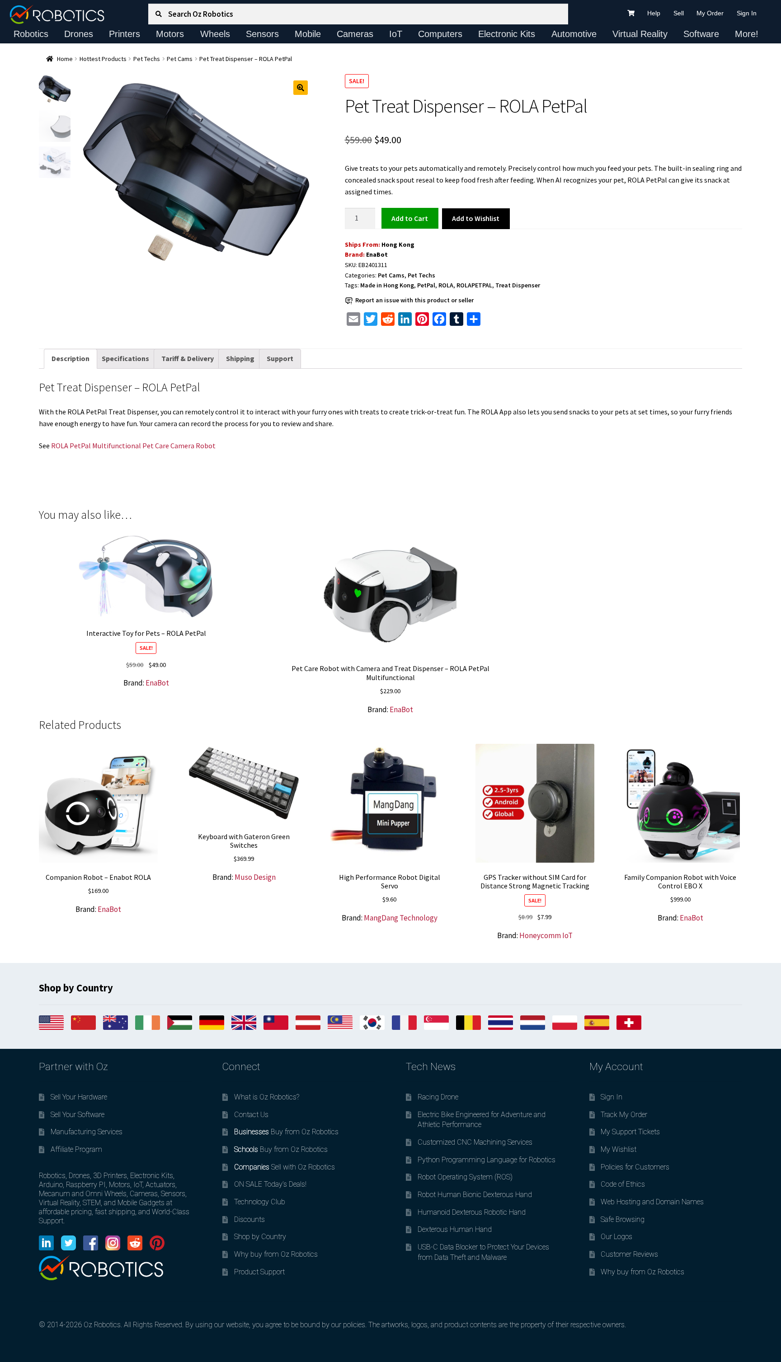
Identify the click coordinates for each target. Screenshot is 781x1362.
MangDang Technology (401, 918)
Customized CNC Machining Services (475, 1142)
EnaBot (377, 254)
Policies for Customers (635, 1167)
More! (746, 34)
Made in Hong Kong (387, 285)
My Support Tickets (630, 1131)
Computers (440, 34)
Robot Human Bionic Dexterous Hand (475, 1194)
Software (701, 34)
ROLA (445, 285)
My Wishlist (618, 1149)
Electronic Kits (506, 34)
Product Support (259, 1272)
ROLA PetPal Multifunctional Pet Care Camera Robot (133, 445)
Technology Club (259, 1202)
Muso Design (255, 877)
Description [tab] (70, 358)
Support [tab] (280, 358)
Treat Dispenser (517, 285)
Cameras (355, 34)
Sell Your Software (77, 1114)
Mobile (308, 34)
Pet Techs (146, 59)
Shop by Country (260, 1236)
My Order (710, 13)
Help (653, 13)
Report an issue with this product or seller (414, 300)
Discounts (249, 1219)
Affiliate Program (76, 1149)
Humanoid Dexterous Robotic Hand (472, 1212)
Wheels (215, 34)
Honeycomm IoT (546, 935)
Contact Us (251, 1114)
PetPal (426, 285)
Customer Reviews (629, 1254)
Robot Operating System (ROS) (465, 1177)
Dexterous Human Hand (455, 1229)
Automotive (574, 34)
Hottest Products (103, 59)
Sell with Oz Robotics (284, 1167)
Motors (170, 34)
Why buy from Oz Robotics (276, 1254)
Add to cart (410, 217)
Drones (78, 34)
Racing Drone (438, 1097)
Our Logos (616, 1236)
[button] (300, 87)
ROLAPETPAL (474, 285)
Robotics (31, 34)
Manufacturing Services (86, 1131)
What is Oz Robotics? (266, 1097)
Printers (124, 34)
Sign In (747, 13)
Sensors (262, 34)
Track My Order (624, 1114)
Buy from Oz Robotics (286, 1131)
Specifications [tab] (125, 358)
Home (65, 59)
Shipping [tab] (240, 358)
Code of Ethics (623, 1184)
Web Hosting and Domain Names (652, 1202)
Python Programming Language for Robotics (486, 1159)
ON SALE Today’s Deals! (270, 1184)
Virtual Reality (640, 34)
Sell (678, 13)
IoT (395, 34)
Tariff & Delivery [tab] (187, 358)
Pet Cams (180, 59)
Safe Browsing (623, 1219)
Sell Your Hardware (79, 1097)
